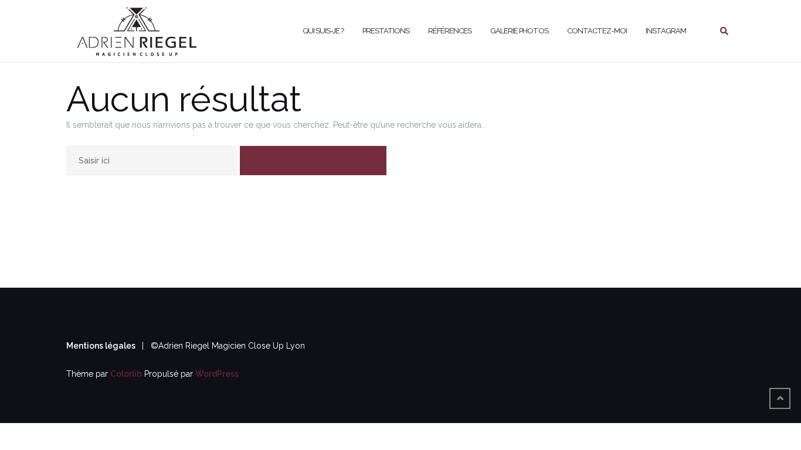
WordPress (217, 374)
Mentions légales (101, 345)
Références (449, 30)
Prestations (385, 30)
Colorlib (126, 374)
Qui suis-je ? (323, 30)
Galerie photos (519, 30)
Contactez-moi (597, 30)
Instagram (666, 30)
